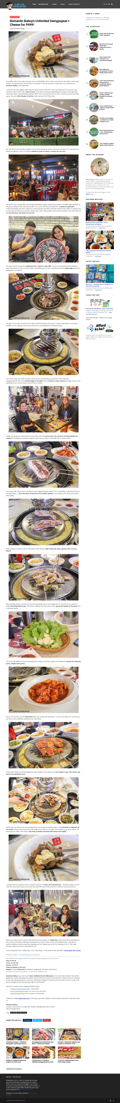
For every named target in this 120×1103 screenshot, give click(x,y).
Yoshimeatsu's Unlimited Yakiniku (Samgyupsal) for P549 (42, 1061)
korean (18, 1012)
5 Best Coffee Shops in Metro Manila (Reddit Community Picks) (106, 95)
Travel (62, 4)
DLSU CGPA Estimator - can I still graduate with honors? (106, 132)
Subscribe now (24, 998)
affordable (15, 17)
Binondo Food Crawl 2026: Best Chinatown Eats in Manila (106, 46)
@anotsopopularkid (26, 1089)
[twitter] (109, 4)
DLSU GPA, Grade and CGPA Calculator (106, 34)
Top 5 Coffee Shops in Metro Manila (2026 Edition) (106, 107)
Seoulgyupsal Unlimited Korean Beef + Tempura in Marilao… (42, 1043)
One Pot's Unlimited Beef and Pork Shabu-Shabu (68, 1061)
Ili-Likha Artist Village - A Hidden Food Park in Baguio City (106, 119)
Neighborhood (43, 4)
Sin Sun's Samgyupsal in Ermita (19, 991)
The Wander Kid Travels (72, 950)
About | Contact (74, 4)
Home (34, 4)
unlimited (24, 1012)
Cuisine (54, 4)
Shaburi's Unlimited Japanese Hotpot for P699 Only (16, 1061)
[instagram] (106, 4)
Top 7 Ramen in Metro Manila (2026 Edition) (106, 144)
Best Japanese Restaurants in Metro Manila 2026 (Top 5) (106, 71)
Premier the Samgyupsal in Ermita (20, 989)
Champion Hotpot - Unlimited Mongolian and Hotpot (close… (16, 1043)
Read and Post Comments (14, 1069)
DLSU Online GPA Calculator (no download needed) (105, 58)
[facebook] (104, 4)
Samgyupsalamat (16, 993)
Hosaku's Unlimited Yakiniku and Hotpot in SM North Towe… (69, 1043)
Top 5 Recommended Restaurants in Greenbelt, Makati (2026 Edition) (106, 83)
